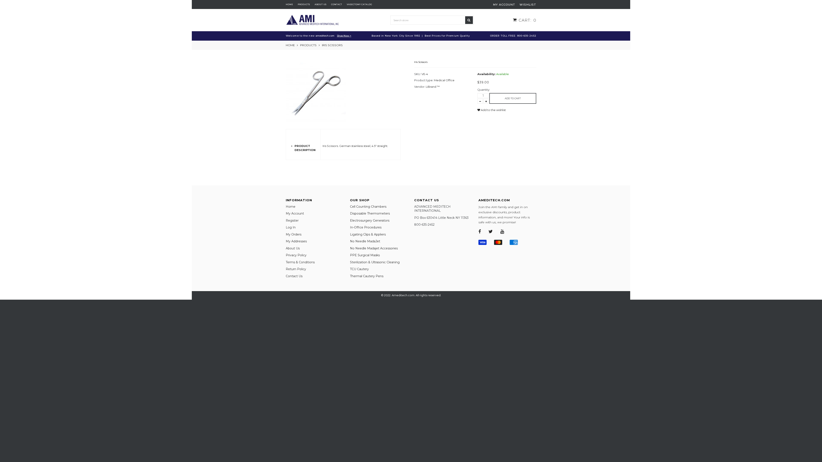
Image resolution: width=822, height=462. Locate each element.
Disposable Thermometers (370, 213)
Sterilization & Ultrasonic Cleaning (375, 262)
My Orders (293, 234)
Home (289, 4)
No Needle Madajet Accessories (374, 248)
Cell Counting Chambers (368, 207)
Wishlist (528, 4)
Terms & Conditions (300, 262)
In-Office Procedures (365, 227)
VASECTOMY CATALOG (359, 4)
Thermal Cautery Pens (366, 276)
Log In (291, 227)
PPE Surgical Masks (365, 255)
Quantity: (483, 89)
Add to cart (513, 98)
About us (320, 4)
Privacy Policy (296, 255)
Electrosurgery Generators (369, 220)
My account (504, 4)
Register (292, 220)
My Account (295, 213)
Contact (336, 4)
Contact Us (294, 276)
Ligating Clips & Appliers (368, 234)
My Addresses (296, 241)
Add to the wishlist (493, 110)
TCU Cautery (359, 269)
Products (304, 4)
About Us (293, 248)
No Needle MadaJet (365, 241)
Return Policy (296, 269)
